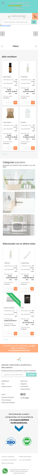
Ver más (4, 154)
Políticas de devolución (7, 463)
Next (36, 46)
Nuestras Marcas (25, 389)
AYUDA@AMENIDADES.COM (19, 350)
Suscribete (31, 374)
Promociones (24, 386)
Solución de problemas (8, 402)
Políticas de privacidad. (25, 456)
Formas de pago (6, 400)
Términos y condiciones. (7, 456)
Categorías (23, 384)
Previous (2, 46)
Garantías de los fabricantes (9, 460)
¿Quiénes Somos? (6, 386)
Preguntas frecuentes (7, 397)
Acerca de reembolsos (25, 460)
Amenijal (22, 473)
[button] (35, 16)
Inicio (3, 384)
